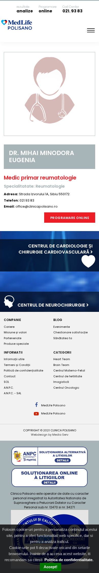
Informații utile (14, 359)
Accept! (50, 567)
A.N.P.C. (8, 388)
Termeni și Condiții (17, 365)
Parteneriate (12, 338)
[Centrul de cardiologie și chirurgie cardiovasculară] (88, 265)
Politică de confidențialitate (23, 370)
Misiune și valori (15, 332)
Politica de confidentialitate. (68, 560)
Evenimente (61, 327)
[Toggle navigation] (91, 30)
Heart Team (61, 359)
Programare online (69, 217)
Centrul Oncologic (66, 388)
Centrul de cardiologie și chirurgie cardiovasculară (56, 249)
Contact (9, 376)
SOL (6, 382)
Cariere (9, 327)
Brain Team (61, 365)
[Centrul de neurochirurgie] (9, 305)
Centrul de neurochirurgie (52, 305)
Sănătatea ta (62, 338)
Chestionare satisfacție (70, 332)
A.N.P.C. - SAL (12, 393)
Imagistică (61, 382)
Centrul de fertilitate (67, 376)
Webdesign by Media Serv (49, 435)
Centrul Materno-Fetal (69, 370)
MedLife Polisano (52, 405)
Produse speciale (16, 344)
